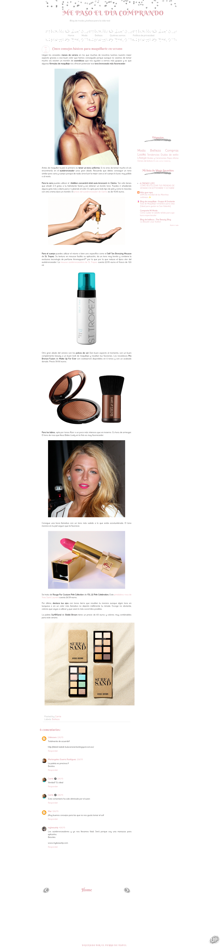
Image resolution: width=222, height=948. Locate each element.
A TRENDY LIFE (147, 183)
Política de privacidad (143, 35)
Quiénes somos (117, 35)
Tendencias (153, 154)
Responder (53, 751)
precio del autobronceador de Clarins (90, 191)
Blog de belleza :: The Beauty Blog (155, 219)
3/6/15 (55, 811)
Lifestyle (142, 157)
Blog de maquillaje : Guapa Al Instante (157, 201)
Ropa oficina (172, 158)
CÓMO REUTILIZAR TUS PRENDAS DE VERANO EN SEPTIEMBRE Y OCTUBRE (157, 186)
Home (71, 35)
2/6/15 (60, 737)
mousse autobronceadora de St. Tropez (79, 262)
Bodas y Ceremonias (157, 158)
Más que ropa (146, 192)
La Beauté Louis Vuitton (150, 222)
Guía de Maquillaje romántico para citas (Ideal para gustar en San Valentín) (157, 204)
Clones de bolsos (145, 161)
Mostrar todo (174, 225)
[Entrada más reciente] (46, 892)
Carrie (50, 778)
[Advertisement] (159, 63)
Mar (50, 811)
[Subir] (214, 940)
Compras (171, 150)
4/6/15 (62, 827)
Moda (84, 35)
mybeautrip (53, 827)
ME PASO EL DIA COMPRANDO (113, 13)
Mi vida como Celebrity (161, 161)
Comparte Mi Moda (149, 210)
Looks (141, 154)
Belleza (98, 35)
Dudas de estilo (170, 154)
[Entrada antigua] (127, 892)
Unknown (52, 737)
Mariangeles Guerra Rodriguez (62, 759)
